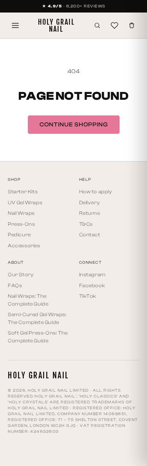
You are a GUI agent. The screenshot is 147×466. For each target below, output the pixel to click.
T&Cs (86, 224)
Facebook (92, 285)
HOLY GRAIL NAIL (56, 25)
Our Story (20, 274)
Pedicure (19, 234)
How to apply (95, 191)
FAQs (15, 285)
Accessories (24, 245)
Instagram (92, 274)
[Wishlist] (114, 25)
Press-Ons (21, 224)
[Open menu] (15, 25)
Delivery (89, 202)
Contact (89, 234)
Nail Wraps (21, 213)
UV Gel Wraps (25, 202)
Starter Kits (23, 191)
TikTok (87, 296)
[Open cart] (131, 25)
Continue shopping (74, 124)
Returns (89, 213)
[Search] (97, 25)
